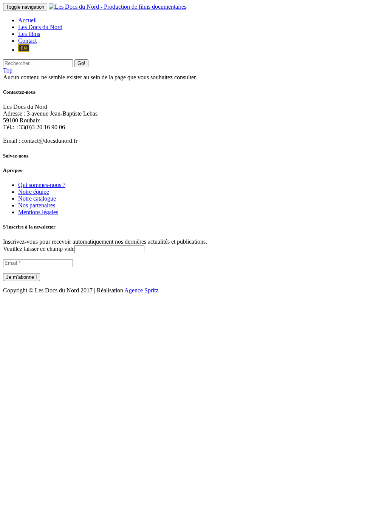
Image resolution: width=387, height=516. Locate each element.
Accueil (27, 20)
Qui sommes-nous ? (41, 185)
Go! (81, 63)
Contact (27, 40)
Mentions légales (38, 212)
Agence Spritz (141, 290)
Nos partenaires (36, 205)
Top (7, 70)
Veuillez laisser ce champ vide (38, 249)
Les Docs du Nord (40, 27)
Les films (29, 34)
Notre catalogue (37, 198)
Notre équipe (33, 191)
